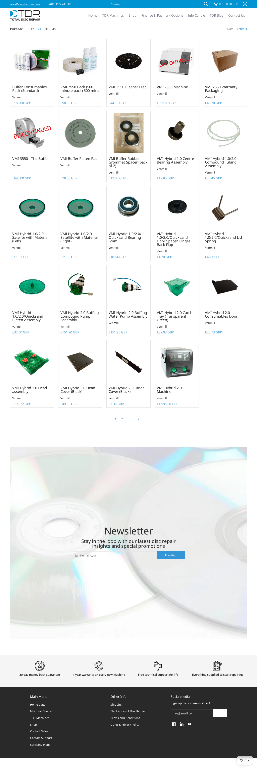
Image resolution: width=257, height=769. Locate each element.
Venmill (17, 97)
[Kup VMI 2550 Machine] (177, 61)
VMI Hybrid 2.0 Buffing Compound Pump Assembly (79, 316)
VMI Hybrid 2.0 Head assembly (29, 389)
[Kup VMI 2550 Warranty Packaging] (225, 61)
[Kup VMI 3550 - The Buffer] (32, 133)
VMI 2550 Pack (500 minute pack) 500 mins (79, 88)
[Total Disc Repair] (25, 15)
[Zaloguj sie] (245, 4)
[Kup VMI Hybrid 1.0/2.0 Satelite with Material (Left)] (32, 208)
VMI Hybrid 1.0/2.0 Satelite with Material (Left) (30, 237)
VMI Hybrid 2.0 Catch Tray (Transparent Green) (174, 316)
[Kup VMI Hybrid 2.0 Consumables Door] (225, 287)
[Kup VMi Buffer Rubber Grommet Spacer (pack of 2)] (128, 133)
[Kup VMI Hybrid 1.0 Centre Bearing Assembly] (177, 133)
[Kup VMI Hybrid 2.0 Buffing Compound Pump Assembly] (80, 287)
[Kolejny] (139, 419)
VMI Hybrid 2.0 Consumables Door (221, 314)
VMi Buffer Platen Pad (79, 158)
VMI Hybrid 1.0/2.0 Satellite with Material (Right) (79, 237)
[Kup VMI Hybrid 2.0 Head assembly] (32, 362)
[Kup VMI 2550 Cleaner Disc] (128, 61)
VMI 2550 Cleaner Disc (127, 86)
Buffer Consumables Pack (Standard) (29, 88)
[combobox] (156, 4)
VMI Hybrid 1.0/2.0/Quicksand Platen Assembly (27, 316)
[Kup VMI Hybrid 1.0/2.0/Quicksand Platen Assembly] (32, 287)
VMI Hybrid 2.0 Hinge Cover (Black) (127, 389)
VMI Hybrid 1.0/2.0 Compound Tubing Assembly (221, 162)
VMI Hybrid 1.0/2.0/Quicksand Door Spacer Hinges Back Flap (174, 239)
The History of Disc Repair (127, 711)
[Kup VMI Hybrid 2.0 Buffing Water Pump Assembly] (128, 287)
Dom (230, 29)
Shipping (116, 704)
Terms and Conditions (125, 718)
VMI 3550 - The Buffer (30, 158)
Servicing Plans (40, 745)
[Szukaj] (206, 4)
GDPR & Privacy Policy (124, 724)
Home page (37, 704)
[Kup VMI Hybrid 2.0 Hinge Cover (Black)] (128, 362)
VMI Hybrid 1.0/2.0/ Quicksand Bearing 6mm (125, 237)
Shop (33, 724)
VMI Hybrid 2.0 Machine (169, 389)
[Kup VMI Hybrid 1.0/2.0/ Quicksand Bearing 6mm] (128, 208)
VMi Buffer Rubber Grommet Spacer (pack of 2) (128, 162)
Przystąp (170, 555)
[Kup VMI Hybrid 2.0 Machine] (177, 362)
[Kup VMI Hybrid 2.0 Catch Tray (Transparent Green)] (177, 287)
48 (54, 29)
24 (39, 29)
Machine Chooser (42, 711)
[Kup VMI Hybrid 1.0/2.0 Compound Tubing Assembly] (225, 133)
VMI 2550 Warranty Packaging (221, 88)
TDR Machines (39, 718)
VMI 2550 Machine (172, 86)
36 (46, 29)
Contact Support (41, 738)
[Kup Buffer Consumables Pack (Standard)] (32, 61)
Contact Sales (39, 731)
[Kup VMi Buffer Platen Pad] (80, 133)
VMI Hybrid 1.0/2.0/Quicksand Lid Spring (223, 237)
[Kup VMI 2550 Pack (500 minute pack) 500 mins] (80, 61)
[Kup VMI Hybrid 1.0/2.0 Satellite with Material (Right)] (80, 208)
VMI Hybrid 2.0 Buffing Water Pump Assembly (128, 314)
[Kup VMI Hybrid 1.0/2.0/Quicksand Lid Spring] (225, 208)
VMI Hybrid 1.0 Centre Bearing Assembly (175, 160)
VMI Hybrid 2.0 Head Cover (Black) (77, 389)
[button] (174, 724)
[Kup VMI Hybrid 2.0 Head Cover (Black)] (80, 362)
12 (32, 29)
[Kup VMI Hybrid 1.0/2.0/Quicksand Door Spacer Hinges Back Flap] (177, 208)
